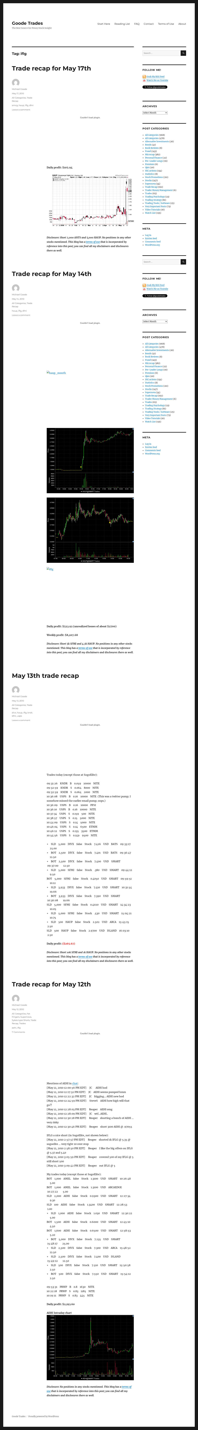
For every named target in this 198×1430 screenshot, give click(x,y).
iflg (26, 105)
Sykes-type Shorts (21, 1020)
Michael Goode (19, 89)
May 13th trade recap (45, 675)
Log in (148, 235)
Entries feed (151, 238)
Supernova (25, 1017)
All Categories (19, 97)
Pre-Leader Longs (154, 161)
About (182, 23)
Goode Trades (27, 23)
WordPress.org (152, 245)
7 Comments (18, 1032)
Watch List (150, 213)
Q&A (147, 167)
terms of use (93, 241)
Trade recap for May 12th (51, 984)
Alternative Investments (157, 141)
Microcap (149, 154)
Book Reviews (152, 148)
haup (21, 105)
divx (14, 712)
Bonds (148, 144)
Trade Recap (151, 187)
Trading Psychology (155, 196)
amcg (15, 105)
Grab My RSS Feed (155, 76)
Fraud (148, 151)
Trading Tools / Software (157, 203)
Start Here (103, 23)
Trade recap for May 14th (52, 274)
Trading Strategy (153, 200)
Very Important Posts (155, 206)
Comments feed (153, 241)
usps (19, 716)
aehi (14, 1027)
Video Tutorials (152, 209)
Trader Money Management (159, 190)
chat (75, 1083)
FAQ (136, 23)
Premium (149, 164)
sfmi (31, 105)
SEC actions (151, 170)
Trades (22, 1023)
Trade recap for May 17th (51, 68)
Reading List (122, 23)
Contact (149, 23)
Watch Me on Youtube (157, 80)
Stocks (148, 180)
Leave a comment (21, 109)
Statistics (149, 174)
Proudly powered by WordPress (43, 1416)
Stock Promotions (154, 177)
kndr (30, 712)
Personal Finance (153, 157)
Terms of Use (166, 23)
